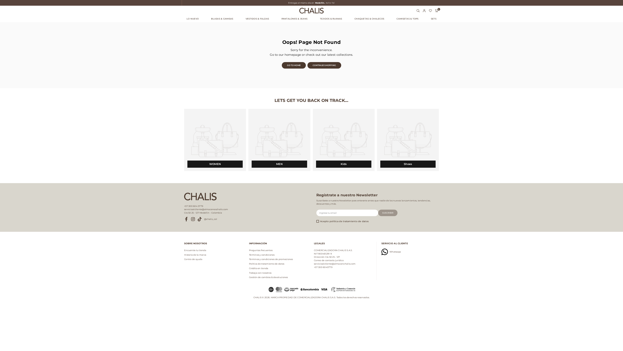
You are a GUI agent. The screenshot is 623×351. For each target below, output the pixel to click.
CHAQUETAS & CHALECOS (369, 18)
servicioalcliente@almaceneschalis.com (206, 209)
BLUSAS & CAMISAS (222, 18)
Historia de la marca (195, 255)
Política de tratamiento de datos (266, 263)
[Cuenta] (424, 10)
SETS (433, 18)
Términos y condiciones (262, 255)
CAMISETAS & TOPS (407, 18)
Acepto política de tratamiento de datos (344, 221)
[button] (437, 10)
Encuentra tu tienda (195, 250)
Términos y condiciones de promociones (271, 259)
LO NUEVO (193, 18)
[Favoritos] (430, 10)
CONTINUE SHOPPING (324, 65)
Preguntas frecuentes (261, 250)
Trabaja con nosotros (260, 273)
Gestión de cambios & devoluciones (268, 277)
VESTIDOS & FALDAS (257, 18)
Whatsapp (395, 251)
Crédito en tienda (258, 268)
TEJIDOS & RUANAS (331, 18)
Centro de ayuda (193, 259)
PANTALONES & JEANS (294, 18)
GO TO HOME (294, 65)
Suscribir (387, 213)
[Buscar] (418, 10)
